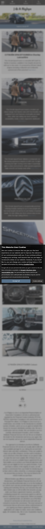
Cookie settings (37, 281)
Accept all (16, 281)
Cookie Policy (29, 264)
